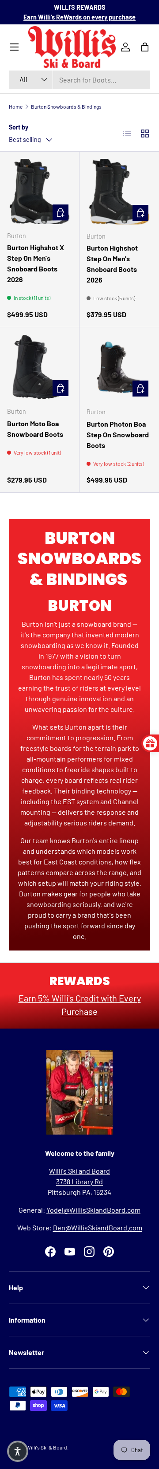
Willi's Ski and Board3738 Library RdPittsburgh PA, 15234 (79, 1181)
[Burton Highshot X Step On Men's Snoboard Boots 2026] (39, 191)
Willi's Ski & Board (46, 1447)
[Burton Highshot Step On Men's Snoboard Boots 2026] (119, 191)
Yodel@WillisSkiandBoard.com (93, 1210)
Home (16, 106)
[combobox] (79, 80)
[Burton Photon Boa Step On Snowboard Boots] (119, 367)
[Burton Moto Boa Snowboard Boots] (39, 367)
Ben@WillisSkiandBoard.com (97, 1227)
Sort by (18, 127)
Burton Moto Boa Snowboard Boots (35, 428)
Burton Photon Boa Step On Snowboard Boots (118, 434)
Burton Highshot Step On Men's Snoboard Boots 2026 (112, 264)
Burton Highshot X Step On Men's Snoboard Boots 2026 (35, 263)
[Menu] (14, 47)
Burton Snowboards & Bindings (66, 106)
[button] (17, 1451)
